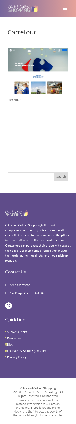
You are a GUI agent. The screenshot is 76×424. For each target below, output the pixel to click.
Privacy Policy (17, 357)
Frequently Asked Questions (26, 351)
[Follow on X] (8, 305)
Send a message (19, 285)
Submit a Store (17, 332)
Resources (14, 338)
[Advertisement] (34, 137)
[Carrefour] (38, 92)
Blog (10, 344)
